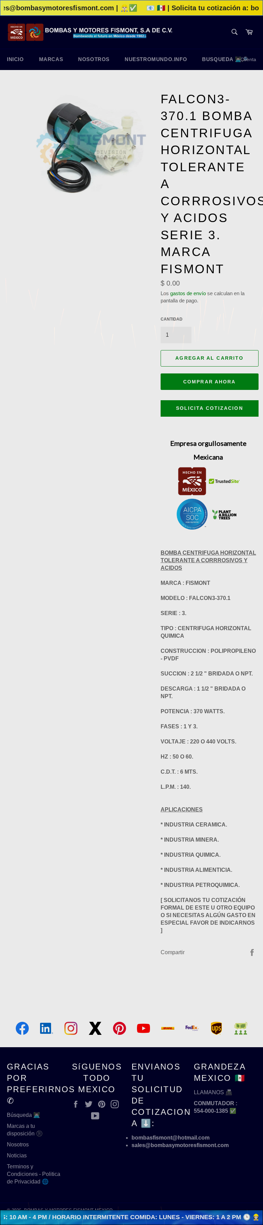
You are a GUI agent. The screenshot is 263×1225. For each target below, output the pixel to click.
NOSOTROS (94, 59)
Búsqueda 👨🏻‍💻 (23, 1115)
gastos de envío (188, 293)
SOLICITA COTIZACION (209, 408)
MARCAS (51, 59)
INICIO (15, 59)
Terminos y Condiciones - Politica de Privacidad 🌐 (33, 1174)
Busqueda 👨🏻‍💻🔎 (225, 59)
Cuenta (248, 59)
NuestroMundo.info (156, 59)
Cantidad (172, 319)
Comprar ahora (209, 381)
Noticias (17, 1155)
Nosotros (18, 1144)
